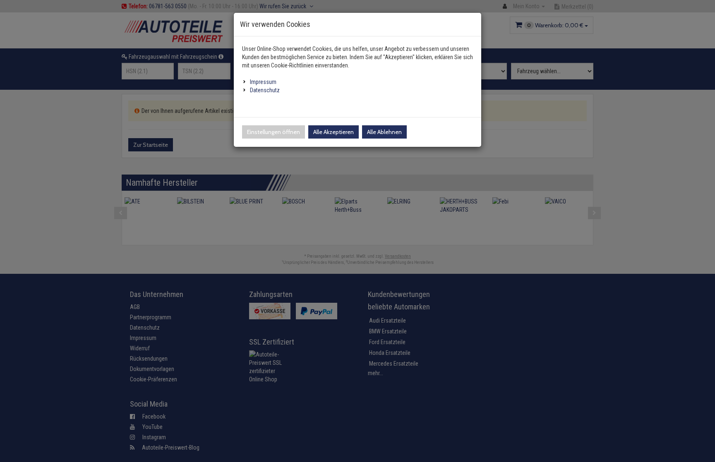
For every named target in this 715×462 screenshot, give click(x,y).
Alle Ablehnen (384, 132)
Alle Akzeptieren (333, 132)
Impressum (263, 82)
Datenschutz (265, 90)
